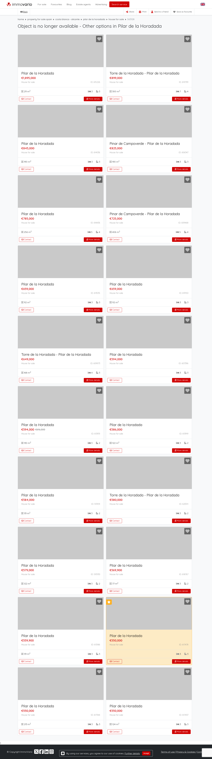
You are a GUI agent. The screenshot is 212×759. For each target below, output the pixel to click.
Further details (132, 753)
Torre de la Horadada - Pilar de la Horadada (144, 73)
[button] (203, 4)
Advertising (101, 4)
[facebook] (41, 752)
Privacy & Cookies (186, 751)
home (21, 19)
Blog (69, 4)
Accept (146, 753)
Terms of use (168, 751)
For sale (42, 4)
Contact (27, 99)
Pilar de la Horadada (37, 73)
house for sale (116, 19)
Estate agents (83, 4)
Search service (119, 4)
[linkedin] (46, 752)
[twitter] (36, 752)
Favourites (56, 4)
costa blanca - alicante (67, 19)
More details (94, 99)
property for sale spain (39, 19)
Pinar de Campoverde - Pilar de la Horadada (145, 143)
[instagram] (51, 752)
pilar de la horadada (94, 19)
